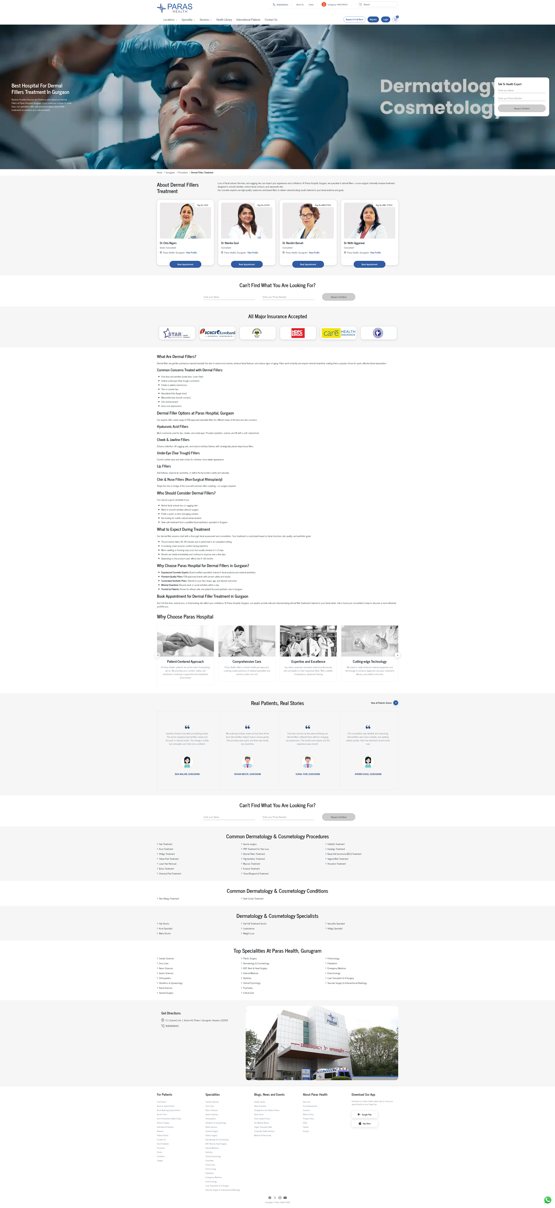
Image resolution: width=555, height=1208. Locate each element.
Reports (373, 19)
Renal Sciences (165, 988)
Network (160, 1131)
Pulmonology (333, 958)
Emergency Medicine (337, 968)
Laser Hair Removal (167, 863)
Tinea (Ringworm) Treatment (256, 873)
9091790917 (342, 4)
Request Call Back (522, 108)
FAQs (305, 1122)
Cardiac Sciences (166, 958)
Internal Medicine (250, 973)
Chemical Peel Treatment (170, 873)
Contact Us (271, 19)
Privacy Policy (308, 1118)
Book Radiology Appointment (168, 1110)
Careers (306, 1126)
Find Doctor (161, 1101)
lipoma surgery (250, 844)
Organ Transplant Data (263, 1126)
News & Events (260, 1106)
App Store (367, 1123)
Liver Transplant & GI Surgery (341, 978)
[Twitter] (275, 1197)
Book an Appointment (165, 1106)
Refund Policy (308, 1114)
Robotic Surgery (163, 1122)
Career (311, 4)
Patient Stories (162, 1135)
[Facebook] (270, 1198)
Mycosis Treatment (251, 863)
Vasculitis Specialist (336, 923)
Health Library (224, 19)
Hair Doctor (164, 923)
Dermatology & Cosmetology (256, 963)
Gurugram (170, 172)
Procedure (183, 172)
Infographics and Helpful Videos (267, 1110)
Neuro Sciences (166, 968)
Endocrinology (334, 973)
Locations (169, 19)
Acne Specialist (165, 928)
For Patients (164, 1094)
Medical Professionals (262, 1135)
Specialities (213, 1094)
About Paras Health (315, 1094)
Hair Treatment (165, 844)
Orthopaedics (165, 978)
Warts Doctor (165, 933)
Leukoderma (248, 928)
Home (159, 172)
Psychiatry (248, 988)
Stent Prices (259, 1114)
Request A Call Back (354, 19)
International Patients (248, 19)
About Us (300, 4)
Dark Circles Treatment (253, 898)
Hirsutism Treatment (337, 863)
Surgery (160, 1160)
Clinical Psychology (251, 983)
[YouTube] (285, 1198)
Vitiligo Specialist (335, 928)
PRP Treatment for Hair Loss (256, 849)
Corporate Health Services (264, 1131)
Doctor (159, 1152)
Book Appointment (185, 264)
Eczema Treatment (251, 868)
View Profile (191, 252)
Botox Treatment (166, 868)
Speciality (187, 19)
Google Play (366, 1114)
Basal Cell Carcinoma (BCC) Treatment (344, 854)
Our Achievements (310, 1106)
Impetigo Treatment (336, 849)
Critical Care (248, 992)
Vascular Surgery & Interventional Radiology (347, 983)
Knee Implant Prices (262, 1118)
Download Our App (363, 1094)
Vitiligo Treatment (167, 854)
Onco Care (163, 963)
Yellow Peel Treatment (169, 858)
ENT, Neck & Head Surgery (255, 968)
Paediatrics (332, 963)
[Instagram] (279, 1198)
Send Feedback (163, 1143)
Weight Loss (248, 933)
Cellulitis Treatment (336, 844)
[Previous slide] (158, 655)
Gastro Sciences (166, 973)
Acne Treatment (166, 849)
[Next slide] (397, 655)
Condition (161, 1156)
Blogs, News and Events (269, 1094)
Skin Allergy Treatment (169, 898)
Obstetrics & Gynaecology (171, 983)
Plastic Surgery (250, 958)
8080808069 (282, 4)
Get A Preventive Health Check (169, 1118)
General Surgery (166, 992)
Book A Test (161, 1114)
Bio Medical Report (261, 1122)
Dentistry (247, 978)
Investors (306, 1110)
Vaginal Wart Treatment (338, 858)
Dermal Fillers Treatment (254, 854)
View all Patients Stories (381, 703)
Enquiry (306, 1131)
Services (204, 19)
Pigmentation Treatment (254, 858)
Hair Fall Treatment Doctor (255, 923)
